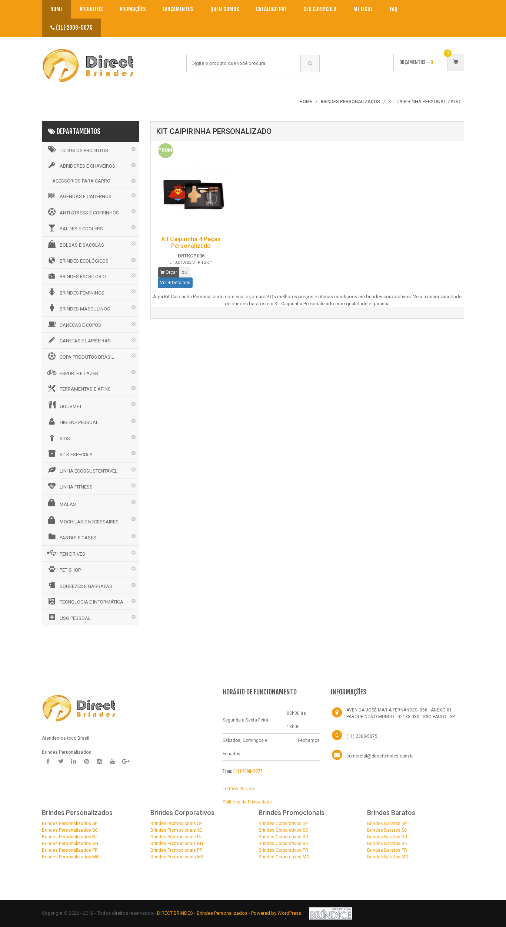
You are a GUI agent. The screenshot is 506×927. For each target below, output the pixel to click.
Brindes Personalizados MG (70, 856)
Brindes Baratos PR (387, 850)
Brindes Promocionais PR (176, 850)
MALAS (68, 504)
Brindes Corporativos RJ (283, 836)
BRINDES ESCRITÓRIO (83, 276)
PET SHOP (70, 570)
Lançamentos (178, 9)
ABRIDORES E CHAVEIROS (87, 166)
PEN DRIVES (72, 554)
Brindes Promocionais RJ (176, 836)
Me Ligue (363, 9)
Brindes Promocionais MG (177, 856)
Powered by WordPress (276, 913)
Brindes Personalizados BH (70, 843)
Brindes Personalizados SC (70, 830)
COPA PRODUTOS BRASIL (87, 357)
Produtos (91, 9)
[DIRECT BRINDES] (79, 707)
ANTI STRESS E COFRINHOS (89, 213)
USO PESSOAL (75, 618)
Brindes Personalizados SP (69, 823)
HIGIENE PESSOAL (79, 422)
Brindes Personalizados (223, 913)
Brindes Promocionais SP (176, 823)
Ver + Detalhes (175, 282)
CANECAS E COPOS (80, 325)
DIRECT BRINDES (175, 913)
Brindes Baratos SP (387, 823)
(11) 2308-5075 (74, 27)
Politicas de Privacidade (247, 802)
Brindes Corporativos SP (283, 823)
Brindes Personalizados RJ (70, 836)
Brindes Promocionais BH (176, 843)
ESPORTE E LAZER (79, 373)
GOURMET (71, 406)
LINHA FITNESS (76, 487)
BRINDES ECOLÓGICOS (84, 261)
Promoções (133, 9)
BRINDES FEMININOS (82, 293)
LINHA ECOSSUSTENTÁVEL (88, 471)
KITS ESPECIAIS (76, 454)
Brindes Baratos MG (387, 856)
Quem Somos (224, 9)
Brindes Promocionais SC (176, 830)
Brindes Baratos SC (387, 830)
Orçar (170, 272)
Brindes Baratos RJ (387, 836)
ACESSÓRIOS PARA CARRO (81, 181)
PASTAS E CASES (78, 537)
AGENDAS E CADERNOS (85, 196)
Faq (393, 9)
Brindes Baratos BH (387, 843)
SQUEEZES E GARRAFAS (86, 586)
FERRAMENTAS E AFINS (85, 389)
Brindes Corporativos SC (283, 830)
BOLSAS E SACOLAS (82, 245)
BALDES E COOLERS (81, 228)
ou (184, 272)
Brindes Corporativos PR (283, 850)
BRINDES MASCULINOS (85, 309)
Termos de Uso (238, 788)
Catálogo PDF (271, 9)
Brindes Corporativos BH (284, 843)
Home (56, 9)
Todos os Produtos (84, 150)
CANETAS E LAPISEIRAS (85, 340)
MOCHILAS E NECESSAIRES (89, 522)
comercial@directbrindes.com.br (380, 756)
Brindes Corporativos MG (284, 856)
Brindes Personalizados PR (70, 850)
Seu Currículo (320, 9)
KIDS (65, 438)
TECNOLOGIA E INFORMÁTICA (91, 602)
